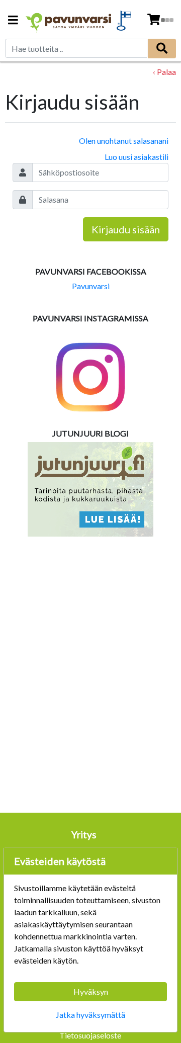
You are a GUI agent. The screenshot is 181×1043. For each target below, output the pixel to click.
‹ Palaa (164, 71)
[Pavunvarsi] (69, 20)
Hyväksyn (90, 991)
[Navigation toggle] (13, 21)
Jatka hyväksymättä (90, 1014)
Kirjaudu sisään (126, 229)
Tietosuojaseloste (90, 1035)
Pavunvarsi (91, 286)
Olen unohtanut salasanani (123, 140)
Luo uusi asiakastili (136, 156)
